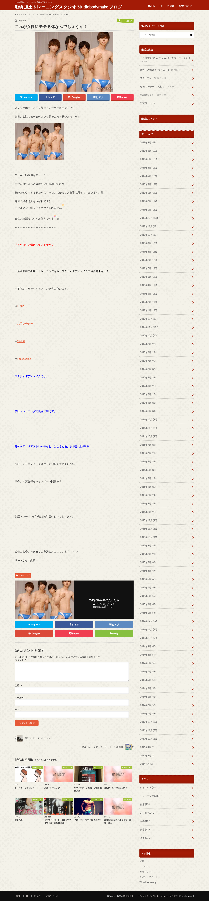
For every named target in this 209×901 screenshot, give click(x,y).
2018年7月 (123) (148, 260)
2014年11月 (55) (148, 629)
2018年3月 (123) (148, 293)
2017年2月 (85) (148, 402)
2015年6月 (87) (148, 570)
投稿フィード (146, 871)
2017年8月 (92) (148, 352)
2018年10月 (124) (149, 234)
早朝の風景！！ (153, 94)
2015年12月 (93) (148, 520)
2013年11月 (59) (148, 730)
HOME (151, 5)
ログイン (144, 866)
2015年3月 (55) (148, 596)
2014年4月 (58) (148, 688)
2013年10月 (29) (148, 738)
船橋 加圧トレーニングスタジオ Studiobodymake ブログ (68, 6)
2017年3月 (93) (148, 394)
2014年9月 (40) (148, 646)
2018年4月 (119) (148, 285)
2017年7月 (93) (148, 360)
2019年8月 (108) (148, 150)
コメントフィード (148, 877)
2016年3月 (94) (148, 495)
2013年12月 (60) (148, 721)
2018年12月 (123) (149, 218)
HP (161, 5)
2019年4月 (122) (148, 184)
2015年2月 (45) (148, 604)
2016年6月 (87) (148, 470)
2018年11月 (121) (149, 226)
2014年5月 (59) (148, 680)
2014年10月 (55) (148, 638)
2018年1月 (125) (148, 310)
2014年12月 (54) (148, 621)
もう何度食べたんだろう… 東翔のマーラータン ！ (165, 59)
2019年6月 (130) (148, 167)
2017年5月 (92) (148, 377)
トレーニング (24, 575)
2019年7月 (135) (148, 159)
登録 (141, 861)
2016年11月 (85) (148, 428)
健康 (145, 804)
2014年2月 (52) (148, 705)
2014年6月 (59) (148, 671)
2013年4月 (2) (147, 747)
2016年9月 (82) (148, 444)
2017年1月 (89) (148, 411)
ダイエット (148, 787)
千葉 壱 (148, 103)
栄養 (145, 821)
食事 (145, 838)
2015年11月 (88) (148, 528)
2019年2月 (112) (148, 201)
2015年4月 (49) (148, 587)
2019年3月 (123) (148, 192)
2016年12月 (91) (148, 419)
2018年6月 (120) (148, 268)
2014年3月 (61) (148, 696)
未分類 (147, 812)
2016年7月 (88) (148, 461)
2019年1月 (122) (148, 209)
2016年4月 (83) (148, 486)
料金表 (171, 5)
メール (19, 697)
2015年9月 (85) (148, 545)
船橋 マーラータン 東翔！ (158, 86)
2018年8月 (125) (148, 251)
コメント (21, 660)
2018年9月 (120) (148, 243)
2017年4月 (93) (148, 386)
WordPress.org (147, 882)
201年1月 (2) (146, 763)
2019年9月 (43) (148, 142)
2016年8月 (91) (148, 453)
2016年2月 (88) (148, 503)
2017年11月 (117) (149, 327)
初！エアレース (153, 78)
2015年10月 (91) (148, 537)
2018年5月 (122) (148, 276)
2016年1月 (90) (148, 512)
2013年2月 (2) (147, 755)
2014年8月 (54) (148, 654)
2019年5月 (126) (148, 176)
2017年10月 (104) (149, 335)
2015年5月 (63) (148, 579)
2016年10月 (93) (148, 436)
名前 (18, 685)
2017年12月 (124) (149, 318)
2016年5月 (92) (148, 478)
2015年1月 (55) (148, 612)
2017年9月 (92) (148, 344)
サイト (18, 709)
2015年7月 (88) (148, 562)
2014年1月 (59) (148, 713)
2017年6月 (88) (148, 369)
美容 (145, 829)
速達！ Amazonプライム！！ (160, 69)
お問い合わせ (185, 5)
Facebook (23, 358)
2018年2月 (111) (148, 302)
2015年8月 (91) (148, 554)
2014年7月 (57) (148, 663)
